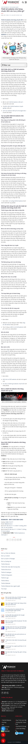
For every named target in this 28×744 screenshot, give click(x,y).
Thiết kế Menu (5, 580)
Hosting (3, 722)
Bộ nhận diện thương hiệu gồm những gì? (15, 652)
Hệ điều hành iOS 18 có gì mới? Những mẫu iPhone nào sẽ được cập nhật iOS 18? (15, 628)
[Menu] (26, 2)
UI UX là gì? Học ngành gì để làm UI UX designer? (15, 646)
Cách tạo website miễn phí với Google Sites (14, 110)
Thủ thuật (4, 589)
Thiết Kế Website (6, 720)
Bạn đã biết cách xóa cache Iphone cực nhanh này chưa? (15, 635)
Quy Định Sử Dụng (20, 726)
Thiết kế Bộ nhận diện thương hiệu (10, 567)
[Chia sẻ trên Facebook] (10, 540)
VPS (2, 724)
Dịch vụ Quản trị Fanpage (8, 558)
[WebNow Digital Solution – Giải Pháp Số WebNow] (10, 2)
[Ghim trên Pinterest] (18, 540)
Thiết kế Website (5, 583)
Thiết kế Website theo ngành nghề (9, 7)
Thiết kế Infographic (6, 575)
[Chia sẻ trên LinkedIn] (20, 540)
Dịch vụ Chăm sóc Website (8, 553)
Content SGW (19, 15)
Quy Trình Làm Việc (20, 720)
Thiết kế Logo (5, 578)
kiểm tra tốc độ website (16, 327)
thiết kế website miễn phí (16, 102)
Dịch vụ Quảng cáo (6, 561)
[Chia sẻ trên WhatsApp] (7, 540)
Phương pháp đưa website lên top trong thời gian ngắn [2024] (14, 609)
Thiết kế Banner (5, 564)
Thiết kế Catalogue (6, 572)
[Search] (23, 2)
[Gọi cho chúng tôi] (7, 693)
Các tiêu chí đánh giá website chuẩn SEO (13, 383)
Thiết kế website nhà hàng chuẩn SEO (12, 20)
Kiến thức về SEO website (9, 379)
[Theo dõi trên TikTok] (5, 693)
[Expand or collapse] (25, 65)
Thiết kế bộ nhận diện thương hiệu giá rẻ (15, 640)
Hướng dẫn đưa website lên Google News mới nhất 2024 (14, 615)
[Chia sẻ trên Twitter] (12, 540)
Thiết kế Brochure (6, 569)
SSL (8, 351)
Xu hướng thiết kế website (16, 201)
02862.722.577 (9, 522)
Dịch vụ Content (5, 556)
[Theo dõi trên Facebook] (2, 693)
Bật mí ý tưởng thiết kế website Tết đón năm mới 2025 (16, 621)
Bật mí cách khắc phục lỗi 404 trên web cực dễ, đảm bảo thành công (15, 598)
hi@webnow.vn (8, 524)
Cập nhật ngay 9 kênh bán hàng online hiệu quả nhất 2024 (15, 603)
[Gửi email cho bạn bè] (15, 540)
